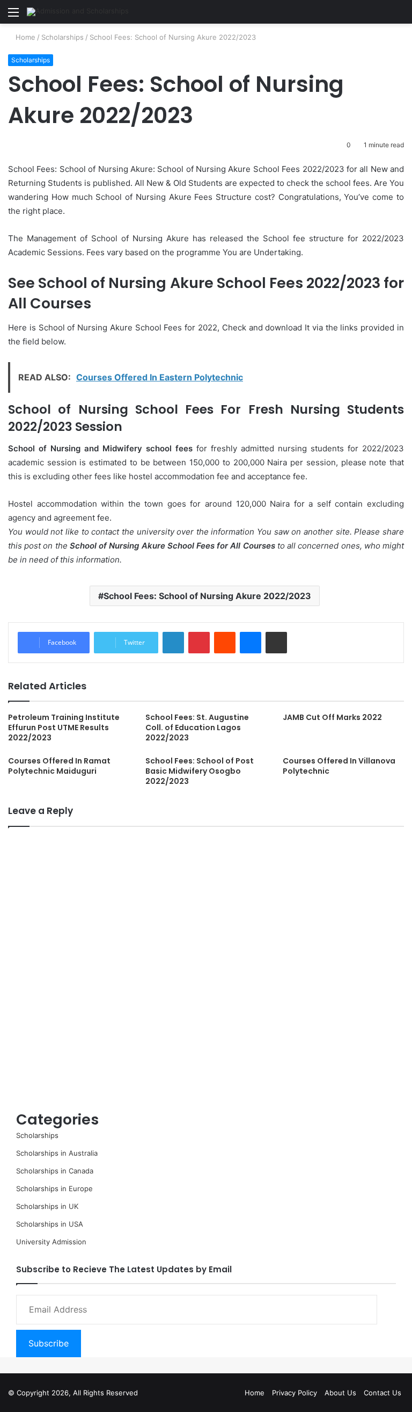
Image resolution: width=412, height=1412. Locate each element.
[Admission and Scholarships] (78, 12)
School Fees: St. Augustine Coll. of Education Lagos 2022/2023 (197, 727)
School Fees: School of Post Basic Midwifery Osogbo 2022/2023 (199, 771)
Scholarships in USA (49, 1224)
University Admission (51, 1241)
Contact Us (382, 1392)
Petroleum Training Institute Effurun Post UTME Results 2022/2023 (64, 727)
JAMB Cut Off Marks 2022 (332, 717)
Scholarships (62, 37)
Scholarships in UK (47, 1206)
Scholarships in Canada (54, 1170)
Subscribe (48, 1343)
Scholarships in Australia (57, 1153)
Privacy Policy (294, 1392)
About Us (340, 1392)
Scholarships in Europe (54, 1188)
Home (24, 37)
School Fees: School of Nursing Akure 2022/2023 (207, 595)
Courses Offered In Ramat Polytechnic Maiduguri (59, 765)
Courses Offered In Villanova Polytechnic (339, 765)
